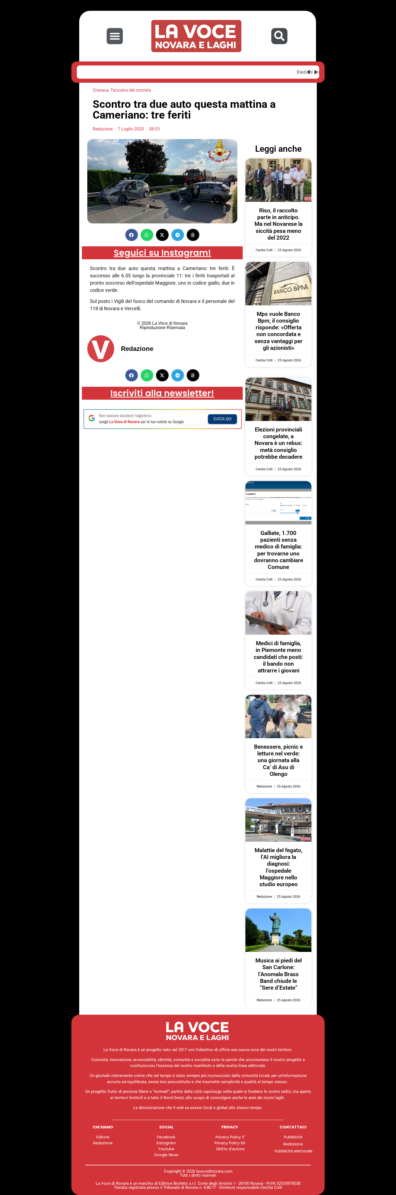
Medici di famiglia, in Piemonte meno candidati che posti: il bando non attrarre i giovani (278, 657)
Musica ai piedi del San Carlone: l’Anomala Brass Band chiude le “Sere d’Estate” (278, 974)
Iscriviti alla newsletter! (162, 393)
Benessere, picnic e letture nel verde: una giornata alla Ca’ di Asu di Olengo (278, 760)
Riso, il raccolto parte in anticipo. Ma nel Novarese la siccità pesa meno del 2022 (279, 224)
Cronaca (101, 90)
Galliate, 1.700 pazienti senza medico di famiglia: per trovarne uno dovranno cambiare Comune (278, 550)
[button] (115, 36)
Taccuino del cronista (130, 90)
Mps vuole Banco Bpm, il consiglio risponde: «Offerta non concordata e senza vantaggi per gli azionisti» (279, 331)
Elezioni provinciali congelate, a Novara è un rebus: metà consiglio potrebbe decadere (172, 72)
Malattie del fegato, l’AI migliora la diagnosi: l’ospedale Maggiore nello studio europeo (279, 867)
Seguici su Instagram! (162, 253)
